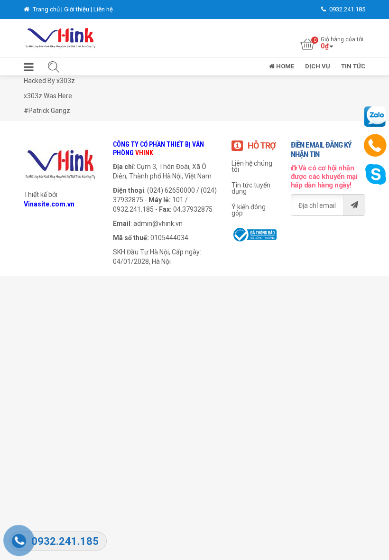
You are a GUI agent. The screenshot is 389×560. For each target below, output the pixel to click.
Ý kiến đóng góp (249, 210)
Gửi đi (354, 205)
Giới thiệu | (78, 9)
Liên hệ (103, 9)
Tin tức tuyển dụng (251, 188)
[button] (29, 69)
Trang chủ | (47, 9)
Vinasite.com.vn (49, 204)
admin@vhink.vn (158, 223)
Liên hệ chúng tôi (252, 166)
